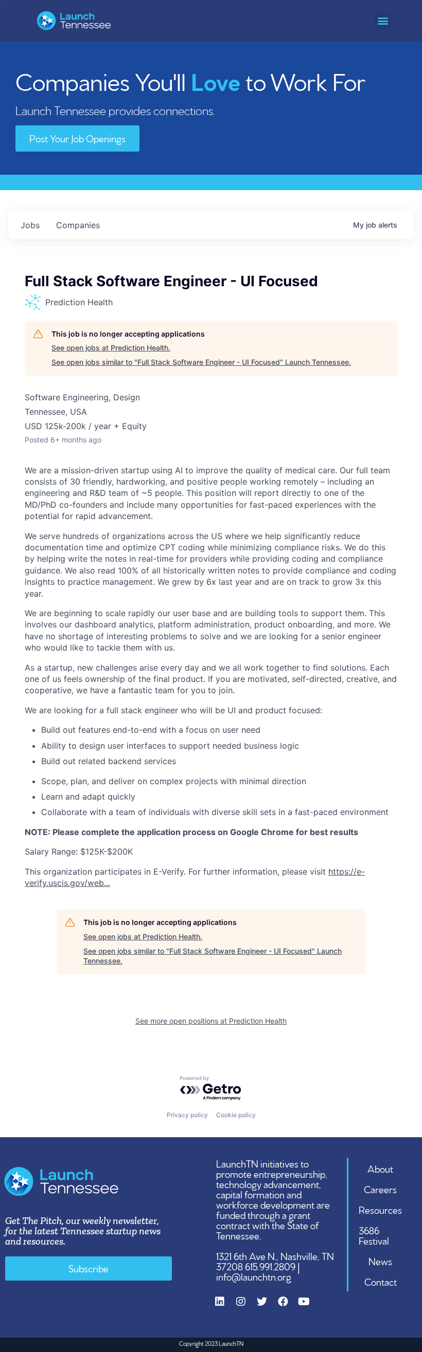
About (380, 1168)
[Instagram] (246, 1307)
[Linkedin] (225, 1307)
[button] (382, 20)
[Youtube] (309, 1307)
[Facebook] (288, 1307)
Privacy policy (187, 1115)
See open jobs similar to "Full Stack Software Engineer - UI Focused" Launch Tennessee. (201, 362)
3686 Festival (374, 1235)
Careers (380, 1188)
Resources (380, 1209)
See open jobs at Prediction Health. (110, 347)
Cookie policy (236, 1115)
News (380, 1260)
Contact (380, 1281)
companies (78, 225)
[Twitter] (267, 1307)
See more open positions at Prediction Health (211, 1020)
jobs (30, 225)
